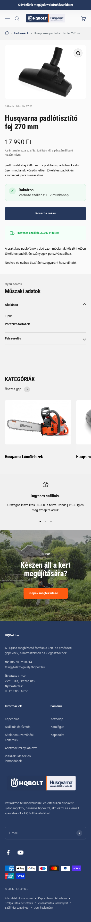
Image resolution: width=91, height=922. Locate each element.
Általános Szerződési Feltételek (19, 737)
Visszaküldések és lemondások (18, 758)
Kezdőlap (56, 719)
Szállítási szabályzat (17, 907)
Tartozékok (21, 33)
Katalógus (57, 727)
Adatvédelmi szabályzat (19, 898)
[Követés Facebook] (8, 852)
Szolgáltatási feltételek (19, 903)
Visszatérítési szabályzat (53, 903)
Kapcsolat (12, 719)
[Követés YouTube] (20, 852)
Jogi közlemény (43, 907)
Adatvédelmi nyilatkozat (21, 748)
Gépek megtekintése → (45, 593)
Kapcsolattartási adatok (52, 898)
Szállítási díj (43, 150)
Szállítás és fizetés (18, 727)
